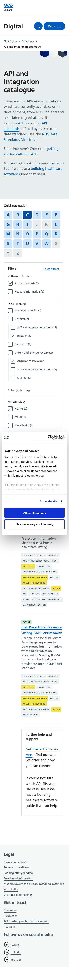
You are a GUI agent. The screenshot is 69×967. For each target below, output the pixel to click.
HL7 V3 (56, 588)
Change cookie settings (18, 895)
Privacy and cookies (15, 862)
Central (34, 594)
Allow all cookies (34, 513)
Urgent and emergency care (40, 572)
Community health (34, 555)
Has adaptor (50, 594)
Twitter (15, 945)
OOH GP (54, 577)
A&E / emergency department (40, 561)
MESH (26, 599)
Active (26, 622)
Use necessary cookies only (34, 524)
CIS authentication (34, 605)
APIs (21, 123)
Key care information (36, 588)
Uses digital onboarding (47, 599)
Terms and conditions (17, 867)
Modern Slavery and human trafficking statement (33, 884)
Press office (10, 916)
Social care (44, 566)
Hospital (53, 555)
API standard (31, 715)
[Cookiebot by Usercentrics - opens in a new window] (49, 437)
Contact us (10, 910)
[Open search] (38, 26)
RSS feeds (9, 927)
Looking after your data (18, 873)
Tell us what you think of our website (26, 921)
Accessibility (11, 889)
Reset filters (51, 269)
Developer (27, 41)
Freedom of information (18, 878)
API (24, 594)
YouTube (16, 959)
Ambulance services (35, 577)
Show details (48, 501)
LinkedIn (16, 952)
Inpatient (28, 566)
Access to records (34, 583)
